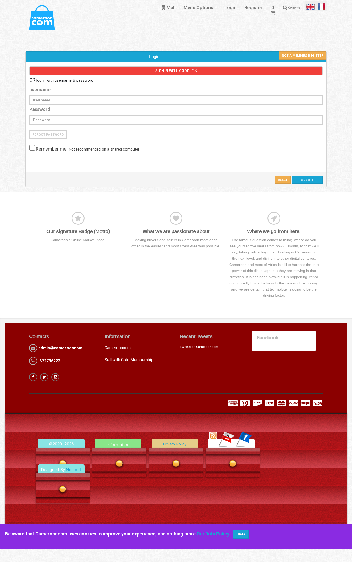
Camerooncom (118, 347)
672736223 (49, 360)
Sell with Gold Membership (129, 359)
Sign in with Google (174, 71)
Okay (240, 534)
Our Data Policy (213, 534)
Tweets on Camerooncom (199, 347)
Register (253, 7)
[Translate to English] (310, 6)
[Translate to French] (321, 6)
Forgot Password (48, 134)
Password (39, 109)
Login (230, 7)
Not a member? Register (302, 55)
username (40, 89)
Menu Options (198, 7)
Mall (170, 7)
